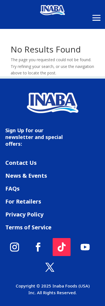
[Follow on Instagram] (15, 247)
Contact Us (21, 162)
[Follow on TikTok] (62, 247)
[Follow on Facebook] (38, 247)
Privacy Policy (24, 214)
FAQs (12, 188)
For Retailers (23, 201)
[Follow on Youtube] (85, 247)
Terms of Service (28, 227)
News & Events (26, 175)
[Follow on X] (50, 267)
